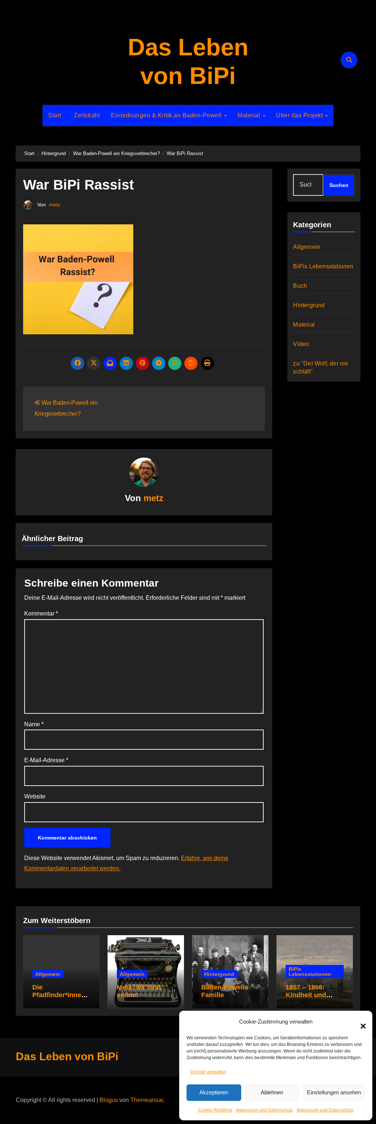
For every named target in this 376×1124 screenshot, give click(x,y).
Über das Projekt (300, 115)
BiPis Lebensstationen (323, 266)
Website (35, 796)
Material (250, 115)
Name (34, 724)
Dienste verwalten (208, 1072)
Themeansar (146, 1100)
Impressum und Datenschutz (264, 1110)
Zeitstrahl (86, 115)
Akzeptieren (213, 1092)
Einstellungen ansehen (334, 1092)
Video (301, 344)
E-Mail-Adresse (46, 760)
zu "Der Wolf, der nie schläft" (320, 367)
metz (54, 204)
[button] (359, 1021)
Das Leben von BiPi (67, 1056)
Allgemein (306, 247)
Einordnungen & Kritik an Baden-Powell (167, 115)
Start (54, 115)
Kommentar (41, 613)
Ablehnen (272, 1092)
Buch (300, 286)
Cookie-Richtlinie (215, 1110)
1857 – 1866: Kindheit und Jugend (306, 995)
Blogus (109, 1100)
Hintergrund (309, 305)
